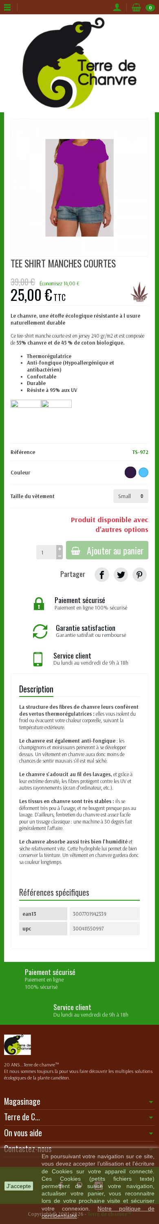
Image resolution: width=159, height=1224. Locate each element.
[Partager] (102, 574)
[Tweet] (121, 574)
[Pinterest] (139, 574)
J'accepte (19, 1186)
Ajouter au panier (115, 550)
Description (36, 689)
